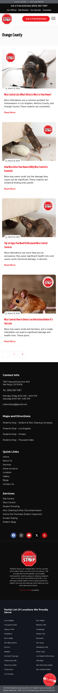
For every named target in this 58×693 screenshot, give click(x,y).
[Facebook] (13, 535)
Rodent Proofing (11, 506)
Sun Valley (40, 620)
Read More (9, 112)
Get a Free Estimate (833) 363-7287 (29, 6)
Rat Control (8, 498)
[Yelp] (44, 535)
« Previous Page (5, 354)
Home (6, 457)
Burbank (40, 638)
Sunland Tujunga (11, 656)
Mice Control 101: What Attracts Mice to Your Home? (27, 94)
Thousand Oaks (10, 625)
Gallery (6, 476)
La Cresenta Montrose (45, 656)
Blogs (5, 480)
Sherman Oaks (10, 665)
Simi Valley (8, 638)
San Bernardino (10, 643)
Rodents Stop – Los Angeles (17, 428)
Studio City (40, 634)
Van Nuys (40, 643)
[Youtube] (29, 535)
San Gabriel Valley (43, 669)
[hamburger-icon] (53, 18)
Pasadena (8, 634)
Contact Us (8, 484)
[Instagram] (21, 535)
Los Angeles (9, 620)
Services (7, 464)
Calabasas (40, 629)
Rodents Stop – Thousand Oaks (18, 440)
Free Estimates (25, 590)
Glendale (39, 661)
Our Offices (11, 10)
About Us (7, 460)
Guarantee (47, 10)
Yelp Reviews (23, 10)
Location (7, 472)
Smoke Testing (10, 518)
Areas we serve (10, 468)
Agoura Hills (9, 629)
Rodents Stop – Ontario (14, 434)
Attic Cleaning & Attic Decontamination (22, 510)
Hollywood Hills (10, 661)
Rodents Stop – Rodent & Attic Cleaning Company (28, 422)
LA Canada (8, 674)
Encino (7, 647)
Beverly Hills (41, 625)
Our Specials (35, 10)
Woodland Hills (42, 647)
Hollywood (8, 669)
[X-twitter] (37, 535)
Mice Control (9, 502)
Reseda (7, 652)
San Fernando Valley (44, 665)
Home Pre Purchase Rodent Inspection (22, 514)
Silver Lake (40, 652)
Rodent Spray (9, 522)
